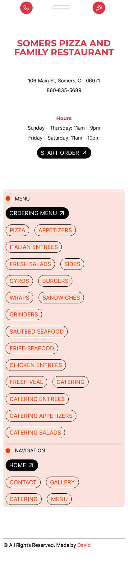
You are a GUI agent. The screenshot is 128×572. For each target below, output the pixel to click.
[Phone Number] (26, 8)
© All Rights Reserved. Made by (47, 545)
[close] (61, 8)
